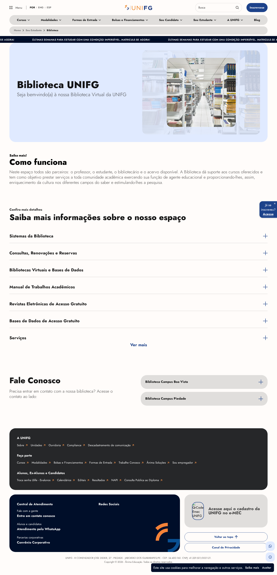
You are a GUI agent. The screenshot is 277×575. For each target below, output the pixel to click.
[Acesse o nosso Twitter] (147, 513)
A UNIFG (233, 20)
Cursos (21, 20)
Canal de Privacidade (226, 547)
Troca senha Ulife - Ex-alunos (34, 480)
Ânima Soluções (156, 463)
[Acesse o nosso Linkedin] (132, 513)
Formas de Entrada (84, 20)
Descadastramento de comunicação (109, 445)
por (32, 7)
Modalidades (49, 20)
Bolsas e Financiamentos (128, 20)
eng (41, 7)
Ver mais (138, 345)
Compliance (74, 445)
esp (49, 7)
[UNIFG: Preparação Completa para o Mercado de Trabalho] (139, 7)
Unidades (36, 445)
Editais (82, 480)
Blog (257, 20)
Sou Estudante (203, 20)
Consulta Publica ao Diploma (141, 480)
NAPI (114, 480)
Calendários (64, 480)
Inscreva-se (257, 7)
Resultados (98, 480)
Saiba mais (252, 568)
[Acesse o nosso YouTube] (162, 513)
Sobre (20, 445)
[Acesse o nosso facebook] (102, 513)
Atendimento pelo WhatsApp (38, 529)
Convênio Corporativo (33, 542)
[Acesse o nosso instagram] (117, 513)
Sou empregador (182, 463)
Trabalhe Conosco (129, 463)
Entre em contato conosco (36, 516)
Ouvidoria (55, 445)
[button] (270, 546)
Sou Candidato (169, 20)
